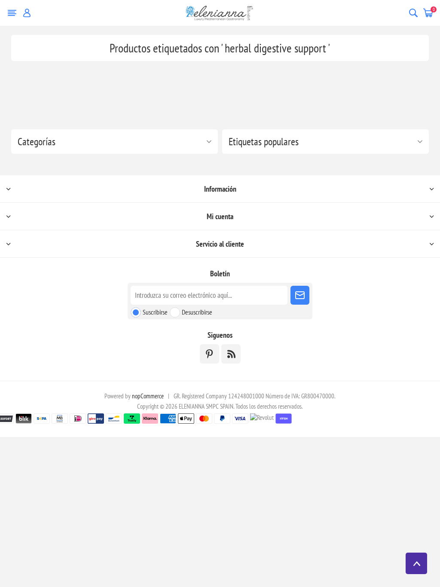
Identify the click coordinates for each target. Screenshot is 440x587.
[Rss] (231, 354)
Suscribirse (155, 312)
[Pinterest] (209, 354)
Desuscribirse (197, 312)
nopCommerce (148, 396)
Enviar (299, 295)
